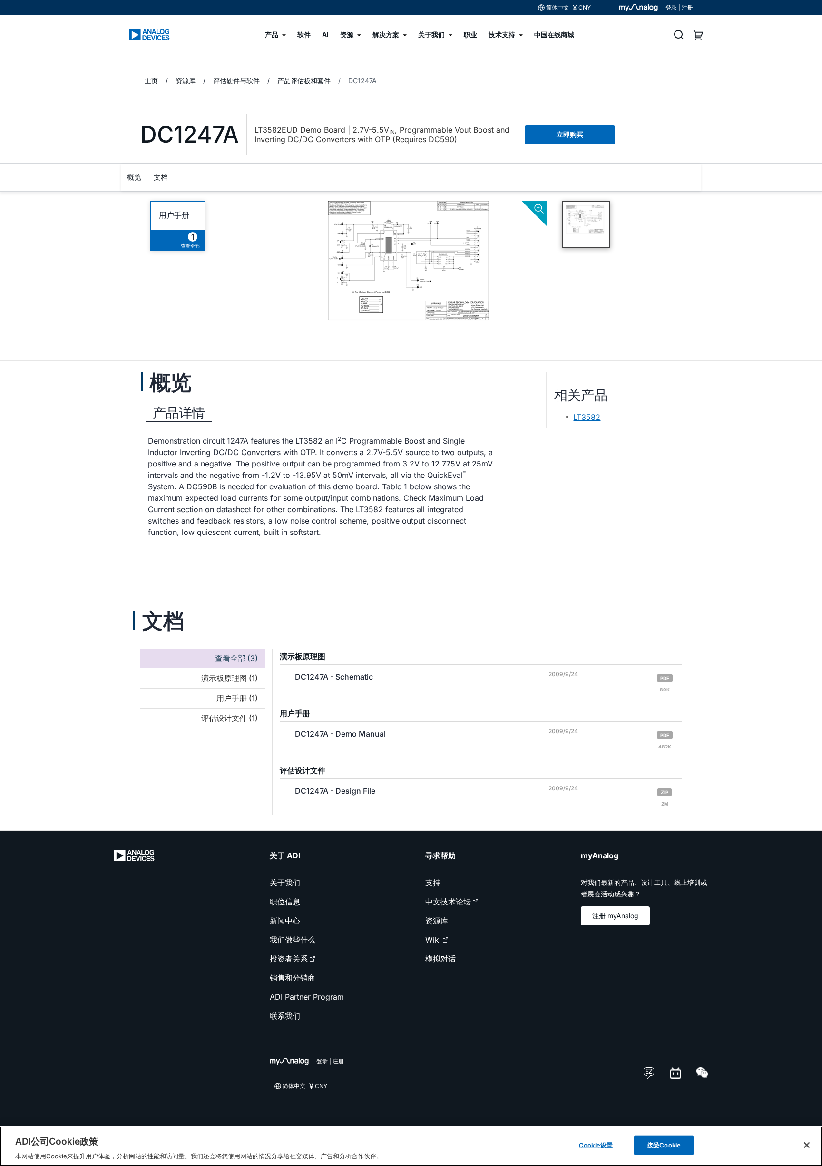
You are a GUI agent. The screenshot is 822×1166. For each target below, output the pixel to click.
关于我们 (285, 882)
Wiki (433, 939)
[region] (411, 1146)
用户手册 (174, 215)
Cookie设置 (596, 1144)
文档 (161, 177)
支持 (432, 882)
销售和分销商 (292, 977)
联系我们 (285, 1015)
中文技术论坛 (448, 901)
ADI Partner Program (307, 996)
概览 (134, 177)
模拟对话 (440, 958)
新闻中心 (285, 920)
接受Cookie (664, 1144)
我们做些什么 (292, 939)
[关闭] (806, 1145)
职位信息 (285, 901)
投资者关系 (289, 958)
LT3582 (586, 417)
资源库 (436, 920)
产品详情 (179, 413)
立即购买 (570, 134)
